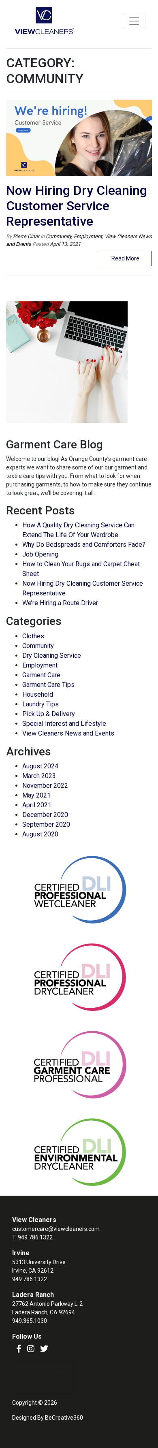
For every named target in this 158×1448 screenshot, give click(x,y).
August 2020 (40, 834)
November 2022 (45, 785)
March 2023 (39, 776)
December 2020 (45, 815)
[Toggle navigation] (134, 21)
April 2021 (36, 805)
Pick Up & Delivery (48, 714)
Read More (125, 258)
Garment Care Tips (48, 685)
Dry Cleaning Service (51, 655)
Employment (88, 236)
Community (58, 236)
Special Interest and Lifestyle (64, 723)
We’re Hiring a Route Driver (60, 603)
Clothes (33, 636)
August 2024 (40, 766)
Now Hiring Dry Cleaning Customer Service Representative (76, 206)
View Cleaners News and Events (68, 733)
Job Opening (40, 554)
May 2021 (36, 795)
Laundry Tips (40, 704)
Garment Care (41, 675)
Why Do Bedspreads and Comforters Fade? (83, 544)
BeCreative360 (64, 1417)
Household (37, 694)
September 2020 (46, 824)
